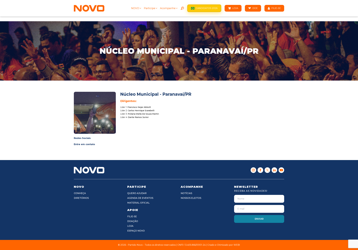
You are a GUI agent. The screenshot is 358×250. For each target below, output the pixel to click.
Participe (149, 8)
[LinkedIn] (274, 170)
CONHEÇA (80, 193)
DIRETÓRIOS (81, 198)
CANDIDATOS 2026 (206, 8)
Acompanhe (168, 8)
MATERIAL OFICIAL (138, 202)
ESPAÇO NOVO (136, 230)
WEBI (237, 245)
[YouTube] (281, 170)
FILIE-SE (276, 8)
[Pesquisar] (182, 8)
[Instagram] (253, 170)
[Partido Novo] (89, 170)
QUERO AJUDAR (137, 193)
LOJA (235, 8)
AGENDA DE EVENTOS (140, 198)
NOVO (135, 8)
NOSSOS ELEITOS (191, 198)
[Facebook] (260, 170)
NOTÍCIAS (186, 193)
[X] (267, 170)
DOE (255, 8)
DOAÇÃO (132, 221)
